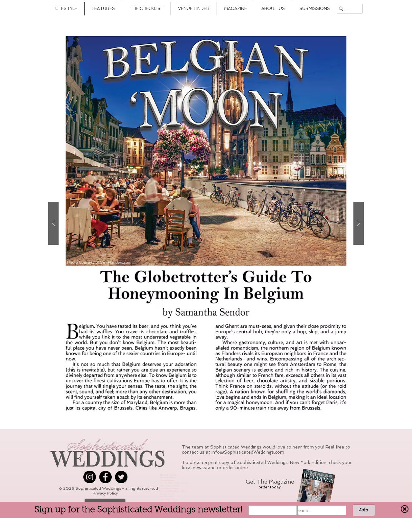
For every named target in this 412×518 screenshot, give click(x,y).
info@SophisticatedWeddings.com (247, 452)
